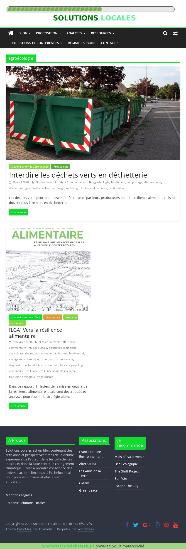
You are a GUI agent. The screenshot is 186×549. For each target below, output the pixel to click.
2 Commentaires (75, 182)
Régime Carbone (81, 43)
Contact (108, 43)
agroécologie (101, 182)
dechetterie (16, 188)
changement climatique (24, 359)
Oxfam (84, 483)
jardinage (58, 188)
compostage (134, 182)
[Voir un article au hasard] (175, 33)
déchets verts (152, 182)
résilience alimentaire (93, 188)
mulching (72, 188)
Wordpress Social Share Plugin (68, 546)
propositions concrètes (25, 317)
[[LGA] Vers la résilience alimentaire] (48, 230)
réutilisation (116, 188)
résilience (31, 371)
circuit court (48, 359)
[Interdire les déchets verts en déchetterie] (93, 68)
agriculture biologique (62, 348)
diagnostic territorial (22, 365)
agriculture (40, 348)
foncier (64, 365)
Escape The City (126, 486)
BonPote (121, 478)
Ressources (101, 33)
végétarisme (45, 377)
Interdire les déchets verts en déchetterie (78, 175)
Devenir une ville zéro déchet (29, 166)
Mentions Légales (19, 495)
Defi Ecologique (126, 464)
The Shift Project (127, 471)
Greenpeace (88, 490)
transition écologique (22, 377)
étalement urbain (47, 365)
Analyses (74, 33)
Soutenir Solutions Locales (26, 503)
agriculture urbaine (21, 353)
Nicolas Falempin (47, 182)
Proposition (47, 33)
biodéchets (118, 182)
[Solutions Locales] (11, 33)
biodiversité (76, 353)
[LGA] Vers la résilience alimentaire (35, 332)
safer (72, 371)
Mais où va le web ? (129, 457)
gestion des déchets (38, 188)
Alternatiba (87, 464)
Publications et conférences (33, 43)
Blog (23, 33)
